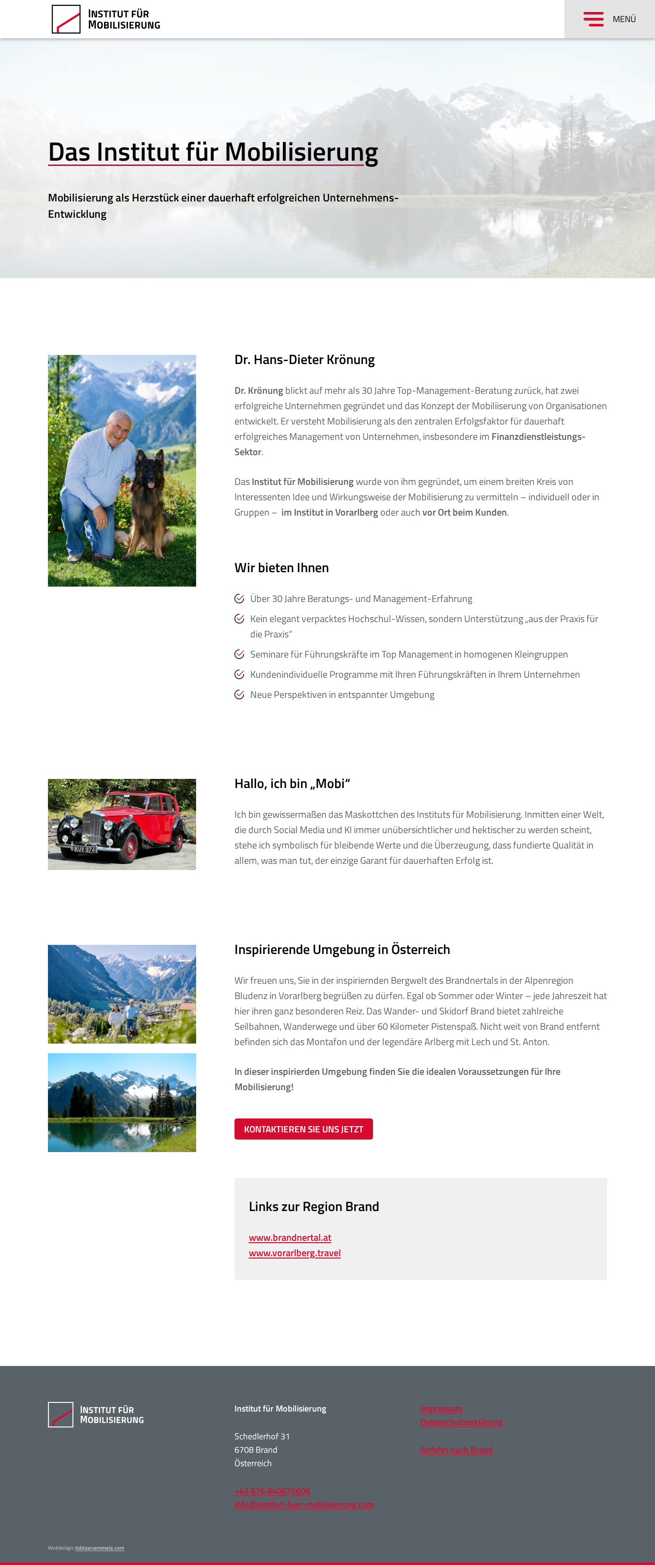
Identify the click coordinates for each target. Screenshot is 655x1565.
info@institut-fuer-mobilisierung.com (304, 1504)
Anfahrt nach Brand (457, 1449)
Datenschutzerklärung (462, 1421)
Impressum (441, 1408)
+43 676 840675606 (272, 1490)
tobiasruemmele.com (99, 1548)
